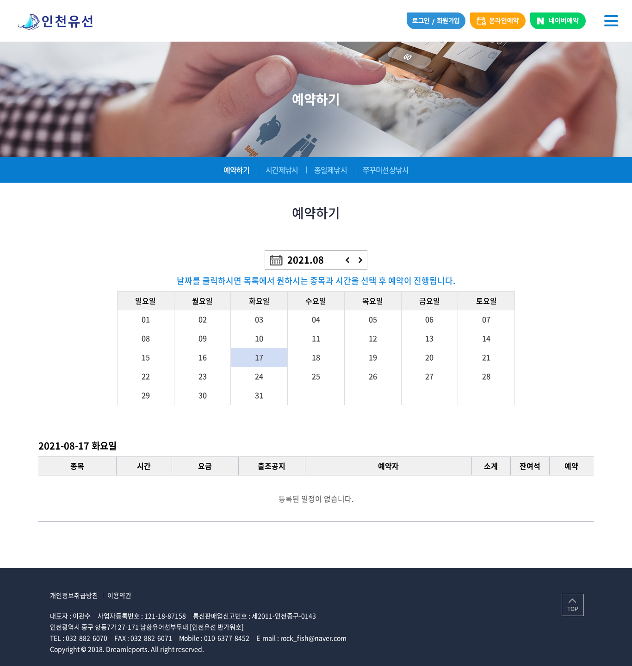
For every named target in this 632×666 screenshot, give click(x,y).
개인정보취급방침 (74, 595)
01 (146, 319)
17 (259, 357)
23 (202, 376)
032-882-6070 (86, 637)
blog (273, 649)
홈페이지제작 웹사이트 (236, 649)
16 (202, 357)
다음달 (361, 260)
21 (486, 357)
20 (429, 357)
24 (259, 376)
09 (202, 338)
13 (429, 338)
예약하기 (236, 169)
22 (146, 376)
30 (202, 395)
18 (316, 357)
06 (429, 319)
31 (259, 395)
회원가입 (448, 21)
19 (373, 357)
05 (373, 319)
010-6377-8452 (226, 637)
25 (316, 376)
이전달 (347, 260)
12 (373, 338)
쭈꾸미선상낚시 (386, 169)
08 (146, 338)
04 (316, 319)
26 (373, 376)
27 (429, 376)
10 (259, 338)
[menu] (611, 21)
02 (202, 319)
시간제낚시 (282, 169)
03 (259, 319)
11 (316, 338)
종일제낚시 (330, 169)
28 (486, 376)
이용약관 (119, 595)
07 (486, 319)
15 (146, 357)
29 (146, 395)
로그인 (421, 21)
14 (486, 338)
